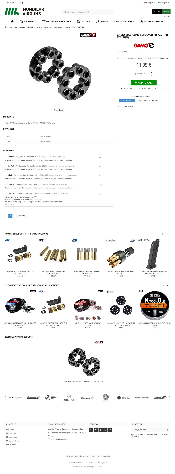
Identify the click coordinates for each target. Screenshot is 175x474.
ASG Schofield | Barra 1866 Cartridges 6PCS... (53, 272)
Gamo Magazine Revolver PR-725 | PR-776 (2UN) (84, 381)
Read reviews (127, 101)
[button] (28, 21)
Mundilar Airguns (81, 456)
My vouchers (11, 445)
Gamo (61, 110)
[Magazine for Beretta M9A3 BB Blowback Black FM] (153, 254)
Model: (119, 52)
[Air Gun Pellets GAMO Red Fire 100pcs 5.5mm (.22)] (87, 305)
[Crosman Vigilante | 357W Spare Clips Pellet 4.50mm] (121, 305)
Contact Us (10, 2)
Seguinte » (22, 216)
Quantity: (138, 74)
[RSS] (110, 430)
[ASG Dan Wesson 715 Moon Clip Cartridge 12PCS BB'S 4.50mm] (20, 254)
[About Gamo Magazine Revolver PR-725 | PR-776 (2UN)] (84, 360)
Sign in (168, 16)
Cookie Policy (90, 463)
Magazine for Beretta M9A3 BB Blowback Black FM (154, 272)
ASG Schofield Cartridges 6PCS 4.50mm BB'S (87, 272)
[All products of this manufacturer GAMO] (144, 45)
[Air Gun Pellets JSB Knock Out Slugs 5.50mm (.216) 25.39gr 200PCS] (155, 305)
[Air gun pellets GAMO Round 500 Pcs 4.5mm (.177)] (20, 305)
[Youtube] (101, 430)
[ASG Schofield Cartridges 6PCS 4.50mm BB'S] (86, 254)
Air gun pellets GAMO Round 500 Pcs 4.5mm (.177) (20, 324)
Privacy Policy (102, 463)
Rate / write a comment (148, 101)
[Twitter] (96, 430)
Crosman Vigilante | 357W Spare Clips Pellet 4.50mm (121, 324)
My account (11, 424)
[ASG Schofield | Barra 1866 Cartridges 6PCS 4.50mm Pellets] (53, 254)
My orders (10, 429)
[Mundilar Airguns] (24, 12)
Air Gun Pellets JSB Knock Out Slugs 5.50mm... (155, 324)
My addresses (11, 437)
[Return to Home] (5, 27)
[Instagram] (105, 430)
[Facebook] (91, 430)
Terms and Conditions (75, 463)
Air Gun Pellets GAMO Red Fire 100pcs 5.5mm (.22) (88, 324)
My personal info (12, 441)
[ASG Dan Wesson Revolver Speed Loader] (120, 254)
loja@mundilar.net (63, 439)
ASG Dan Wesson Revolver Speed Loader (120, 272)
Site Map (20, 2)
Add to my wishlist (126, 107)
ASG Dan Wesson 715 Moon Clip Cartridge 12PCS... (20, 272)
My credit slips (11, 433)
